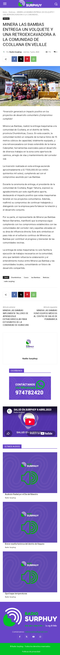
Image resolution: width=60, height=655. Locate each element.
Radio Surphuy (15, 52)
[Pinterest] (27, 59)
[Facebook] (14, 59)
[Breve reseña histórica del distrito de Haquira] (30, 522)
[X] (21, 59)
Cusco (26, 277)
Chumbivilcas (16, 277)
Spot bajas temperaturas (16, 593)
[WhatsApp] (33, 59)
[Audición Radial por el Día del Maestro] (30, 472)
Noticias (12, 12)
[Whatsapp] (40, 637)
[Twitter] (26, 637)
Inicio (5, 12)
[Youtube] (33, 637)
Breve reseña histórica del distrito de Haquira (24, 544)
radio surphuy (9, 281)
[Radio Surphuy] (4, 52)
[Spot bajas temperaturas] (30, 571)
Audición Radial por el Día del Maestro (21, 494)
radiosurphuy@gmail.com (36, 631)
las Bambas (35, 277)
